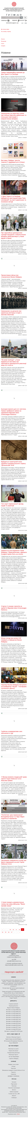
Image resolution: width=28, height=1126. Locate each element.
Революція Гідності (13, 1054)
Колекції (13, 1061)
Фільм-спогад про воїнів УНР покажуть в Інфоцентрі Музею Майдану (11, 640)
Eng (26, 23)
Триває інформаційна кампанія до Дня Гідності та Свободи (13, 73)
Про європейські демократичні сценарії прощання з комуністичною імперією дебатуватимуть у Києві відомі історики (13, 235)
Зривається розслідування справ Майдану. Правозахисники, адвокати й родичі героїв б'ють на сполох (14, 552)
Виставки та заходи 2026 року (13, 1009)
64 (2, 932)
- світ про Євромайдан (13, 1056)
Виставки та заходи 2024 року (13, 1013)
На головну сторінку (6, 31)
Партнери (14, 1086)
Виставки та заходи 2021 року (13, 1019)
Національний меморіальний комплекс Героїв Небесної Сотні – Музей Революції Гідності (14, 9)
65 (5, 932)
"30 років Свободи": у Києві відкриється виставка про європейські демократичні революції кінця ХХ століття (13, 362)
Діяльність (13, 1000)
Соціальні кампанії (13, 1003)
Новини (13, 977)
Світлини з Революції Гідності (13, 1037)
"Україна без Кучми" (13, 1050)
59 (10, 929)
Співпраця (14, 1097)
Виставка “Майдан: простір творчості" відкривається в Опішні (13, 161)
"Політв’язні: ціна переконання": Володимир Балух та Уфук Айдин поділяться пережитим (12, 816)
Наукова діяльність (13, 1005)
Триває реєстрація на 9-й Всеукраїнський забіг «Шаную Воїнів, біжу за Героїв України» (13, 992)
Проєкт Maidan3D (13, 1043)
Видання (14, 20)
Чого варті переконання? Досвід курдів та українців (12, 504)
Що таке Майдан (13, 1045)
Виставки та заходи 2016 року (13, 1029)
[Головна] (14, 4)
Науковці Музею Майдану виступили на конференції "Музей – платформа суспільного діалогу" (14, 686)
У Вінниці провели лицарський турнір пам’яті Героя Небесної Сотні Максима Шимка (14, 778)
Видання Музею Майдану (13, 1007)
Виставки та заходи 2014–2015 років (13, 1031)
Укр (22, 23)
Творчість (13, 1072)
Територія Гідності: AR (12, 23)
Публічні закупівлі (14, 1091)
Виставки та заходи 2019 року (13, 1023)
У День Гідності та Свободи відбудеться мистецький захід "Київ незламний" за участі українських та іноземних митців (13, 199)
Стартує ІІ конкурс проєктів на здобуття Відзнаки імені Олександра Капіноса (13, 608)
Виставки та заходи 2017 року (13, 1027)
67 (11, 932)
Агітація (13, 1066)
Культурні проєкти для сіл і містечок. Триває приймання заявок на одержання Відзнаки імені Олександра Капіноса (13, 411)
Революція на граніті (13, 1048)
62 (19, 929)
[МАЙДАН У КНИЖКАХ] (13, 1076)
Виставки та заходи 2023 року (13, 1015)
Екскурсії (21, 20)
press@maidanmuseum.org (14, 961)
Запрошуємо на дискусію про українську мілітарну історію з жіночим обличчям (11, 312)
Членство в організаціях (14, 1088)
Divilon (18, 1114)
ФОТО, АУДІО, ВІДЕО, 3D (13, 1034)
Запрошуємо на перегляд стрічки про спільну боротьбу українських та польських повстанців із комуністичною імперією (13, 116)
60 (13, 929)
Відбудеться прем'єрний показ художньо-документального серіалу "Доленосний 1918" (13, 463)
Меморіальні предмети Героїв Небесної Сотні (13, 1070)
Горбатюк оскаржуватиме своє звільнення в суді (11, 732)
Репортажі (3, 41)
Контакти (14, 1082)
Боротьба (13, 1068)
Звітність (14, 1089)
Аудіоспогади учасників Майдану (13, 1039)
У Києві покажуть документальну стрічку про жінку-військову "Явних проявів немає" (13, 904)
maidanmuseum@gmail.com (14, 957)
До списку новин (5, 29)
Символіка (13, 1074)
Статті (2, 43)
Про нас (14, 1079)
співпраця (4, 20)
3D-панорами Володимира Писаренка (13, 1041)
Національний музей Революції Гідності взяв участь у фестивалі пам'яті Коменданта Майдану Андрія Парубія (13, 996)
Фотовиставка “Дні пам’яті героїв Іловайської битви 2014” (13, 988)
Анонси (3, 39)
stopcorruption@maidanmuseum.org (14, 965)
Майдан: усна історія (13, 1064)
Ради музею (14, 1084)
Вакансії (14, 1095)
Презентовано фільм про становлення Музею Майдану (11, 276)
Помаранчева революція (13, 1052)
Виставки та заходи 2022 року (13, 1017)
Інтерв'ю (3, 45)
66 (8, 932)
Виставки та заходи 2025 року (13, 1011)
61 (16, 929)
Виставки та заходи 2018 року (13, 1025)
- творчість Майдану (13, 1058)
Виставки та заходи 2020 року (13, 1021)
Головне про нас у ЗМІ (14, 1093)
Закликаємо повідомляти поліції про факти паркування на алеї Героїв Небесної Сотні (13, 862)
